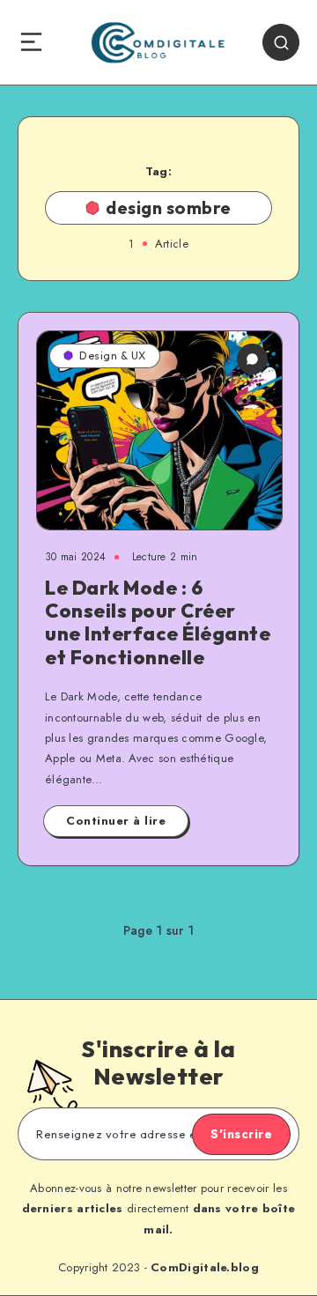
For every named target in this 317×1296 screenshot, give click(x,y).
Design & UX (112, 355)
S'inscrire (241, 1134)
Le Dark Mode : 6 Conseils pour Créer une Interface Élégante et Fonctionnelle (157, 622)
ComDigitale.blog (205, 1267)
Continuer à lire (116, 820)
